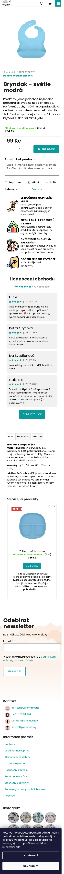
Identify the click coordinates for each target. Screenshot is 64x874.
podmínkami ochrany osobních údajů (29, 658)
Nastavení (30, 855)
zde (18, 847)
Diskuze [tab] (37, 436)
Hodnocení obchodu (32, 279)
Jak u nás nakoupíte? (17, 750)
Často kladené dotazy (17, 757)
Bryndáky (37, 189)
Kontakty (10, 744)
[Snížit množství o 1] (12, 149)
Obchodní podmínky (17, 783)
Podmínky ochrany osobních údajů (25, 789)
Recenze (10, 795)
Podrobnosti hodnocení (18, 75)
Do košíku (48, 149)
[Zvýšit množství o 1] (28, 149)
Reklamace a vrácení (17, 776)
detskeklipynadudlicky (23, 727)
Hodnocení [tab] (23, 436)
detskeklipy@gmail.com (25, 707)
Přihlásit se (14, 671)
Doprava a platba (15, 763)
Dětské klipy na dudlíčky (25, 720)
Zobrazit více (32, 414)
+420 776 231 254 (21, 714)
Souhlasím (30, 866)
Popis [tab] (10, 436)
